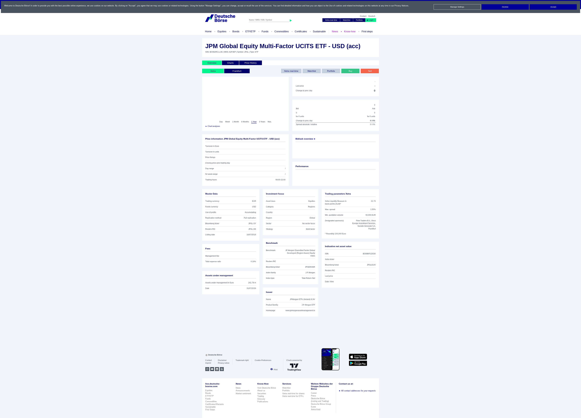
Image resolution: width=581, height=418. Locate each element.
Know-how (350, 31)
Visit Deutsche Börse (266, 388)
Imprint (208, 363)
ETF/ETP (250, 31)
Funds (265, 31)
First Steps (210, 409)
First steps (367, 31)
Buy (350, 71)
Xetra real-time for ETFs (293, 396)
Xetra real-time (331, 20)
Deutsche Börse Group (321, 404)
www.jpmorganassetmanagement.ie (300, 310)
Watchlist (346, 20)
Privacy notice (223, 363)
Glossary (261, 399)
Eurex (313, 407)
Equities (222, 31)
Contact (363, 16)
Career (314, 393)
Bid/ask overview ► (305, 139)
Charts (230, 63)
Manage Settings (457, 7)
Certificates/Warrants (214, 404)
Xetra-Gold (315, 409)
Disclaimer (222, 360)
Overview (211, 63)
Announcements (243, 390)
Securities (261, 393)
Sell (370, 71)
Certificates (301, 31)
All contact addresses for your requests (357, 391)
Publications (262, 401)
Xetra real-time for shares (293, 393)
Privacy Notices (401, 6)
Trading (260, 396)
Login (371, 20)
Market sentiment (243, 393)
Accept (553, 7)
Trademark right (242, 360)
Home (208, 31)
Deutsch (371, 16)
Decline (505, 7)
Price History (251, 63)
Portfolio (359, 20)
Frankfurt (237, 71)
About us (261, 390)
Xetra (213, 71)
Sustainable (319, 31)
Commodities (281, 31)
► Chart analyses (212, 126)
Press (313, 396)
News (335, 31)
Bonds (235, 31)
